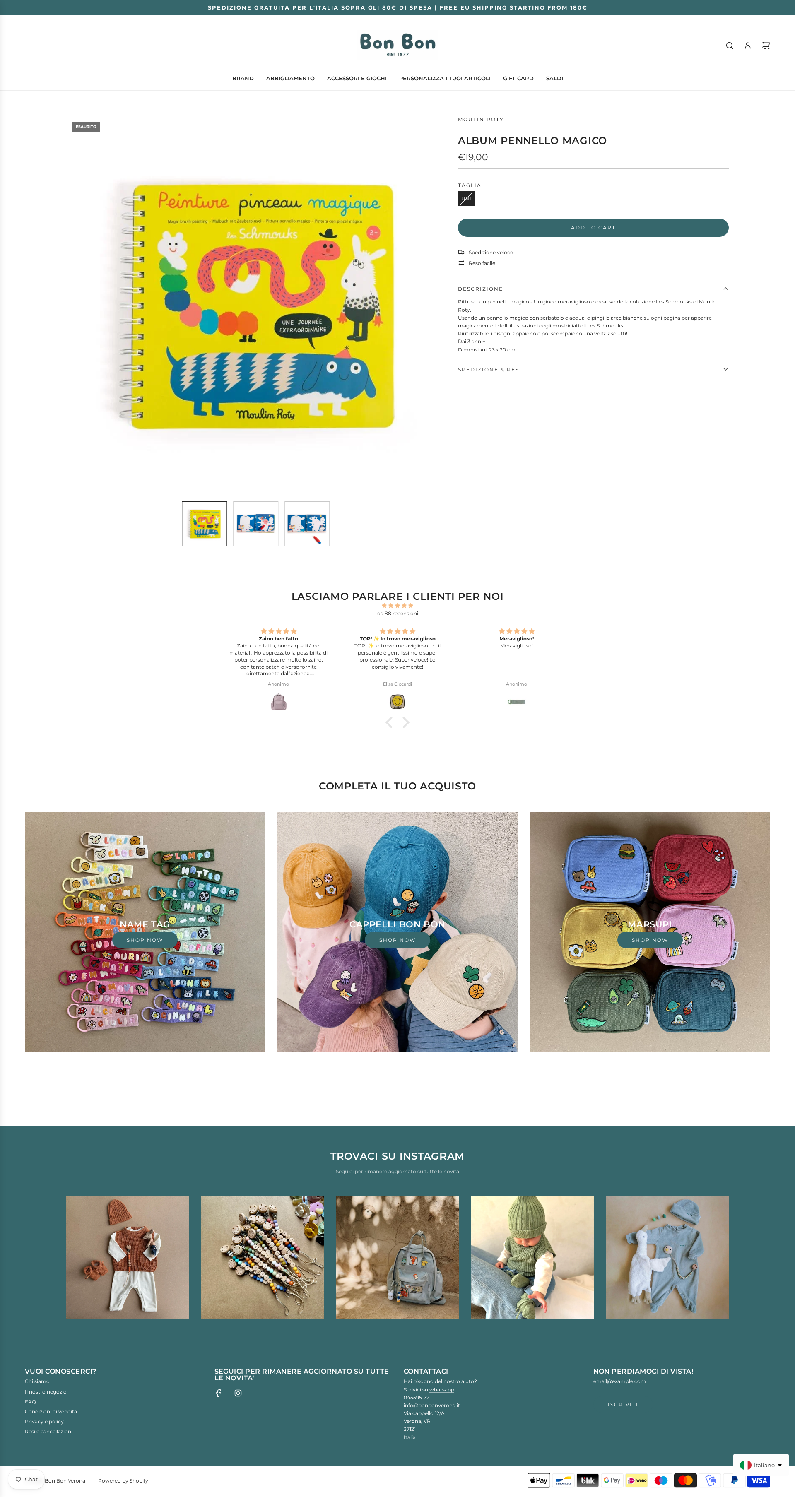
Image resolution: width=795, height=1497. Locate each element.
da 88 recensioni (397, 613)
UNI (466, 198)
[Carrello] (766, 45)
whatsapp (441, 1389)
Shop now (145, 940)
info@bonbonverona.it (432, 1405)
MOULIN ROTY (481, 119)
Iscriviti (623, 1404)
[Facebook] (219, 1393)
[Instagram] (238, 1393)
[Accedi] (748, 45)
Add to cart (593, 227)
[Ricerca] (729, 45)
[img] (397, 605)
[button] (77, 305)
